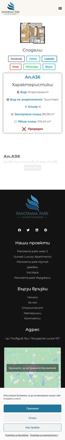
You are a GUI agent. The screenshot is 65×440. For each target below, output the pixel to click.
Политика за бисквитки (16, 435)
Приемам (32, 408)
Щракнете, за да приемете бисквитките (32, 367)
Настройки (32, 427)
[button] (60, 8)
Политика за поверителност (44, 435)
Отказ (32, 418)
